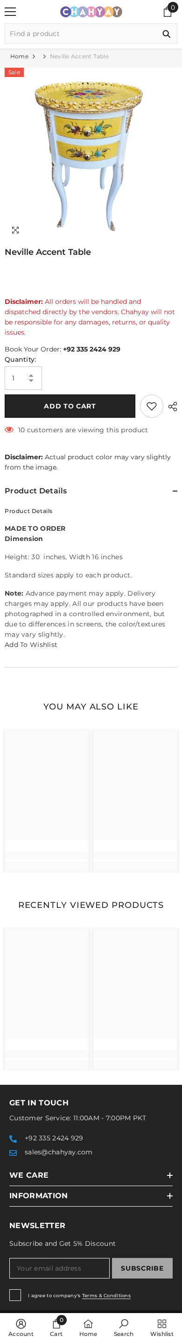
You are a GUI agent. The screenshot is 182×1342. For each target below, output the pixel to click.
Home (19, 56)
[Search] (91, 33)
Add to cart (70, 406)
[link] (47, 855)
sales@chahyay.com (59, 1152)
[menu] (10, 11)
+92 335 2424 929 (91, 349)
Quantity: (20, 359)
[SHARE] (170, 406)
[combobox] (80, 33)
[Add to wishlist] (151, 406)
